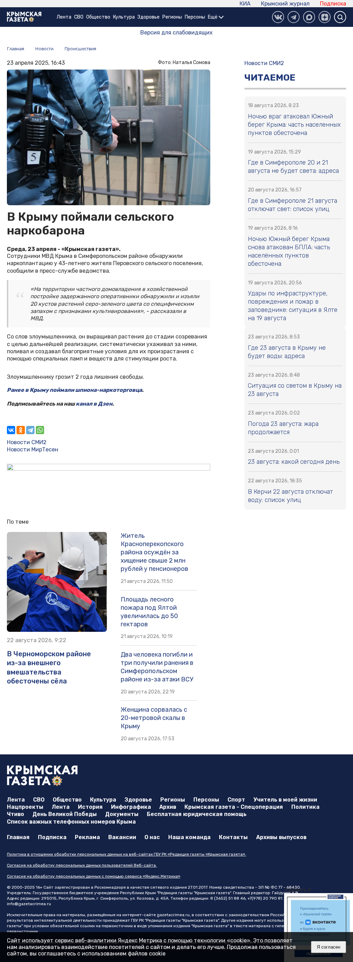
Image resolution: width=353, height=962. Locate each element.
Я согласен (328, 947)
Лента (64, 17)
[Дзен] (325, 17)
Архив (167, 807)
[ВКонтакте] (278, 17)
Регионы (172, 17)
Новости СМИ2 (27, 442)
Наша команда (189, 837)
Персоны (195, 17)
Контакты (233, 837)
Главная (18, 837)
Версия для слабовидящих (176, 32)
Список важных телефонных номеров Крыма (71, 821)
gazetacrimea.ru (173, 914)
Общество (98, 17)
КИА (245, 3)
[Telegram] (30, 430)
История (90, 807)
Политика (305, 807)
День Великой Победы (64, 814)
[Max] (309, 17)
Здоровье (149, 17)
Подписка (333, 3)
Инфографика (131, 807)
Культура (124, 17)
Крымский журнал (285, 3)
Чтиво (15, 814)
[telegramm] (294, 17)
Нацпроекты (25, 807)
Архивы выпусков (281, 837)
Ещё (213, 17)
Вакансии (122, 837)
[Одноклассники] (21, 430)
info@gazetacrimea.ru (29, 903)
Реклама (87, 837)
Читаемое (269, 77)
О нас (152, 837)
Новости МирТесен (32, 449)
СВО (78, 17)
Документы (122, 814)
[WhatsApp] (40, 430)
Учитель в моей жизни (285, 799)
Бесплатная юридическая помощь (196, 814)
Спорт (236, 799)
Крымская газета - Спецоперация (233, 807)
